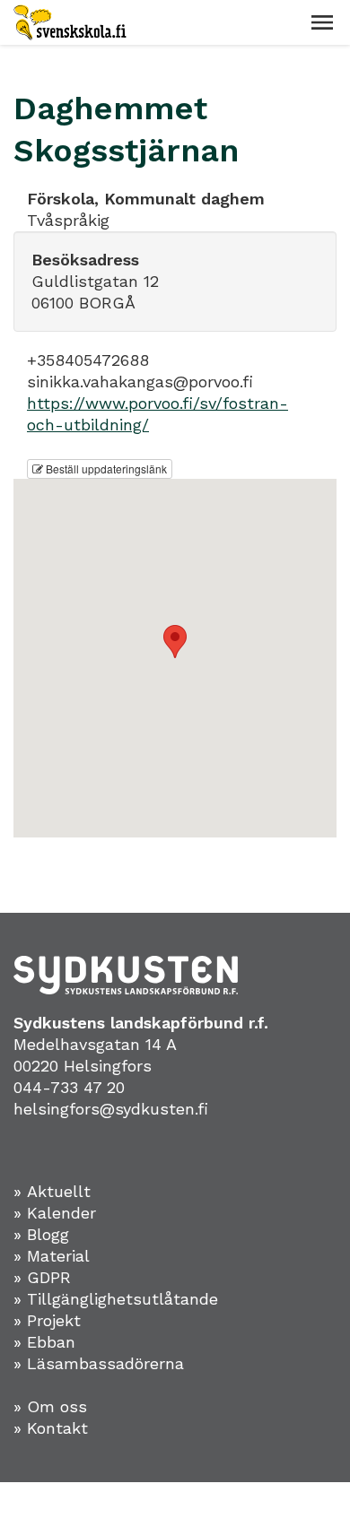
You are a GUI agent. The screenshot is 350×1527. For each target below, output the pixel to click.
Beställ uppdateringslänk (105, 468)
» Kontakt (50, 1428)
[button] (322, 22)
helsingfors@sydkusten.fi (110, 1108)
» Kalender (54, 1212)
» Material (51, 1255)
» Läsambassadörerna (98, 1363)
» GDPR (42, 1277)
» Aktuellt (52, 1191)
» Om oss (50, 1406)
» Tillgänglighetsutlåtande (115, 1298)
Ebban (51, 1341)
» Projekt (47, 1320)
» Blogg (41, 1234)
